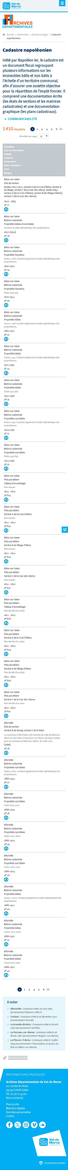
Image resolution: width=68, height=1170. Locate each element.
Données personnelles (18, 1112)
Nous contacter (14, 1097)
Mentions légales (15, 1108)
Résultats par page (28, 136)
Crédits (10, 1116)
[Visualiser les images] (6, 209)
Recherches (22, 34)
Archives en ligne (40, 34)
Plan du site (12, 1104)
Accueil (10, 34)
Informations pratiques (25, 1074)
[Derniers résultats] (61, 129)
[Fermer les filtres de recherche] (65, 530)
